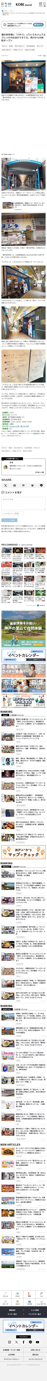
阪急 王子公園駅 (30, 50)
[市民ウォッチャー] (23, 692)
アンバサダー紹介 (35, 1314)
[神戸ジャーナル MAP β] (23, 859)
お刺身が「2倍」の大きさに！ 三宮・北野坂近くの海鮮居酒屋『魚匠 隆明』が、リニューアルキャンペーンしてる (30, 736)
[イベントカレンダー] (23, 662)
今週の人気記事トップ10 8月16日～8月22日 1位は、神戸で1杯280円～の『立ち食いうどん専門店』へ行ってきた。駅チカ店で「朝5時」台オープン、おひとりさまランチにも (30, 914)
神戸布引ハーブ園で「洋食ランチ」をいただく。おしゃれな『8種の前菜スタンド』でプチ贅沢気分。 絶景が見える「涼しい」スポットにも (31, 1132)
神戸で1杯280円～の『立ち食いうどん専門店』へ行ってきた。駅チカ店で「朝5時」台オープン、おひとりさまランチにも (31, 995)
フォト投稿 (35, 1310)
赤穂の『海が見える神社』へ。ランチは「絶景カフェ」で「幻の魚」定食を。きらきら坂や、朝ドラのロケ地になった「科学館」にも (31, 1016)
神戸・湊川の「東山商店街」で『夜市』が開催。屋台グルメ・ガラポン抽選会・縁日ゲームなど (31, 760)
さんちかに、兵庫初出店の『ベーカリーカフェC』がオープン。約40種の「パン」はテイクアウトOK (31, 785)
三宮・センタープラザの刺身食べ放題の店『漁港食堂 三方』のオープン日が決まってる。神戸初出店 (31, 1067)
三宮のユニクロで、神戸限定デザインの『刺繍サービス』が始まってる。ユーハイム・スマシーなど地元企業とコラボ (30, 812)
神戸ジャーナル (22, 1365)
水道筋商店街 (31, 46)
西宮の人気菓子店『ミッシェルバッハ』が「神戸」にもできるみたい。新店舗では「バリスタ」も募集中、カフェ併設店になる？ (31, 722)
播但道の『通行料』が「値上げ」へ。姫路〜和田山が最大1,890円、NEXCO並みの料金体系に (31, 1091)
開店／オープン (19, 50)
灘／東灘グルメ (7, 50)
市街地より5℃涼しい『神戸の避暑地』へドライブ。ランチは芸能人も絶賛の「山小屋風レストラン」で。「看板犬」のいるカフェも (31, 886)
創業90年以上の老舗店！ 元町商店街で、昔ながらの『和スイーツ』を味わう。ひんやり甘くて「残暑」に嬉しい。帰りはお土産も (31, 798)
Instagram (13, 426)
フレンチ (40, 46)
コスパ (18, 1304)
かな (44, 55)
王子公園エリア (20, 46)
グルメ (5, 46)
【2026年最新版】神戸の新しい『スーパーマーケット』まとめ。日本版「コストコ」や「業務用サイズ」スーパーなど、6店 (30, 930)
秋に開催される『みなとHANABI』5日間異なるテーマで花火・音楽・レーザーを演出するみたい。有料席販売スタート (31, 773)
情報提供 (35, 433)
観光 (29, 1296)
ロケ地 (30, 1304)
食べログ (24, 426)
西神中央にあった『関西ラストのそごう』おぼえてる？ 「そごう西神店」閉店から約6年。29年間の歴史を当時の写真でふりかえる (31, 1117)
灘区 (12, 46)
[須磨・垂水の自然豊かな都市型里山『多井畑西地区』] (23, 647)
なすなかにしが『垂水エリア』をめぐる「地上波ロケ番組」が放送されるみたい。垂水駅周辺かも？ (31, 836)
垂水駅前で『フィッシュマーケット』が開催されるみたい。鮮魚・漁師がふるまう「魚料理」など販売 (31, 873)
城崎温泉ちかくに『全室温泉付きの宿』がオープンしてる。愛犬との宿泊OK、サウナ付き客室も (31, 1030)
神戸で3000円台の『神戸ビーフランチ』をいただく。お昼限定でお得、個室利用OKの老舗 (30, 824)
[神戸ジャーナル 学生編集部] (23, 707)
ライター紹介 (12, 1314)
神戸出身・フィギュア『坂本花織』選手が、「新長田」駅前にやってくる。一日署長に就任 (30, 1104)
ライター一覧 (39, 472)
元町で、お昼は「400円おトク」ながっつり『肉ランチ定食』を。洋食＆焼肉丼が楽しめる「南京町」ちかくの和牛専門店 (31, 943)
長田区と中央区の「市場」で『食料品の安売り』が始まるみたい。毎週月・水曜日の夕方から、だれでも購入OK (31, 982)
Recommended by (31, 605)
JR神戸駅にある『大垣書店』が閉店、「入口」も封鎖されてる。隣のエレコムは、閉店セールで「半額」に (31, 1079)
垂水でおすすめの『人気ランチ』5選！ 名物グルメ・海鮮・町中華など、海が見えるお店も (30, 748)
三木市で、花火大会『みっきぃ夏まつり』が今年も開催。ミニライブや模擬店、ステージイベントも (31, 900)
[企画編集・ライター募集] (23, 677)
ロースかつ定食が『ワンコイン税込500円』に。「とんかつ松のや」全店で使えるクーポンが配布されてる (30, 1054)
